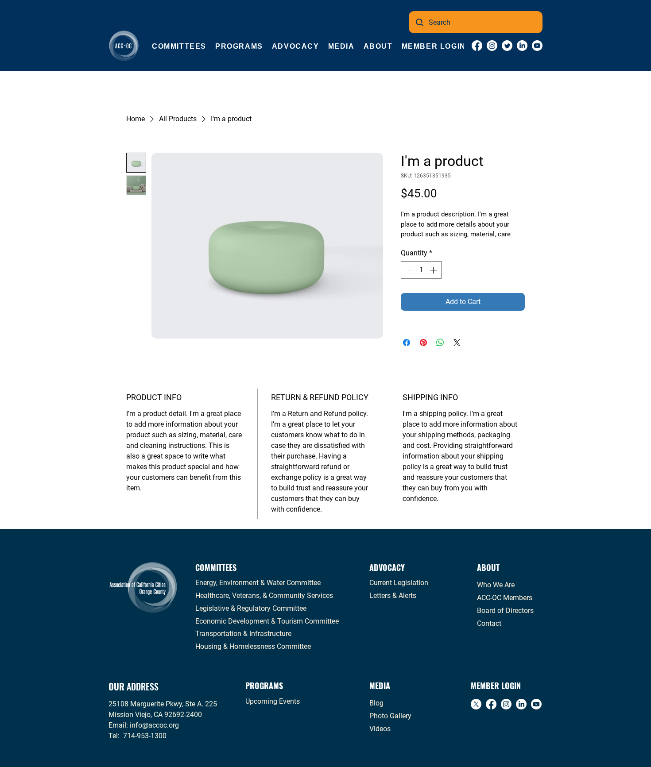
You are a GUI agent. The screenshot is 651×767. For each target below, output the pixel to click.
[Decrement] (408, 270)
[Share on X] (457, 342)
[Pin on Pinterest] (423, 342)
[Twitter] (507, 45)
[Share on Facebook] (406, 342)
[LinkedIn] (522, 45)
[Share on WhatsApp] (440, 342)
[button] (179, 46)
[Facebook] (477, 45)
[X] (476, 704)
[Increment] (434, 270)
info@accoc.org (154, 725)
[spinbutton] (421, 270)
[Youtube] (537, 45)
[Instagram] (492, 45)
